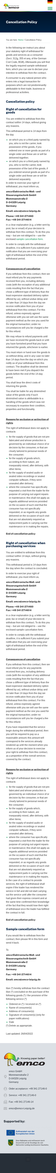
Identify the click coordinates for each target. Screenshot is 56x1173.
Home (20, 40)
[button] (28, 1159)
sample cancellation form (29, 239)
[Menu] (50, 8)
